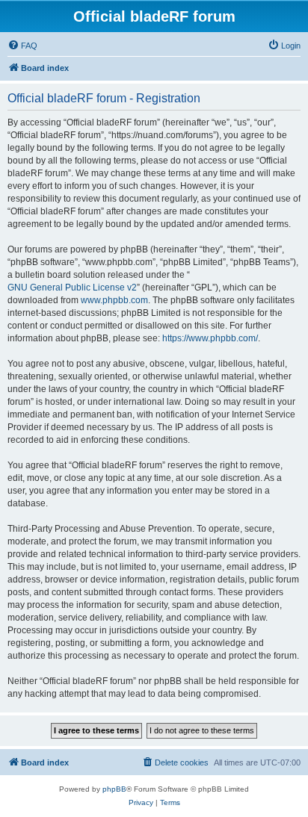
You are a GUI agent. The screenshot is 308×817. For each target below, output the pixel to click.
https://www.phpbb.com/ (210, 338)
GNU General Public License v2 (72, 287)
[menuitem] (22, 46)
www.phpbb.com (114, 300)
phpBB (114, 789)
